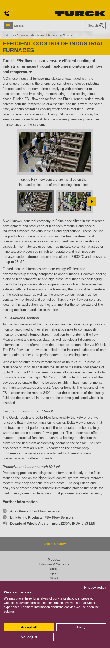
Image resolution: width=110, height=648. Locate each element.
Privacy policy (95, 587)
